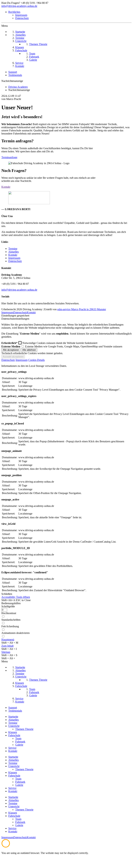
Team (18, 738)
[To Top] (5, 846)
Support (12, 71)
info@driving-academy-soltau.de (19, 6)
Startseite (13, 716)
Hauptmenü (7, 639)
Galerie (19, 744)
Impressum (21, 15)
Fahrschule (14, 735)
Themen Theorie (24, 729)
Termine (12, 248)
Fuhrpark (20, 741)
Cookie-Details (36, 360)
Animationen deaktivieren (15, 632)
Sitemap (5, 652)
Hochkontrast (8, 613)
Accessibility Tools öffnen (15, 597)
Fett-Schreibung (10, 626)
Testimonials (15, 75)
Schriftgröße (8, 606)
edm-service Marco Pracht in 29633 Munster (81, 309)
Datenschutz (22, 18)
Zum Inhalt (7, 645)
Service (12, 747)
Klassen (12, 732)
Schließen (6, 593)
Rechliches (14, 11)
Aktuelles (13, 251)
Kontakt (12, 254)
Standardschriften (10, 619)
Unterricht (13, 725)
